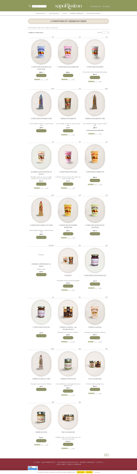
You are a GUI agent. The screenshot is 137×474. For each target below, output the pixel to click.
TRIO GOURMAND (68, 432)
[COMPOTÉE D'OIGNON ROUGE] (95, 260)
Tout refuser (89, 472)
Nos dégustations (93, 13)
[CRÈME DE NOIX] (41, 417)
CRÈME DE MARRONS (68, 118)
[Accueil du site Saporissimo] (68, 6)
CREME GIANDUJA (95, 327)
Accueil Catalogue (32, 27)
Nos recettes (54, 13)
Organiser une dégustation (67, 462)
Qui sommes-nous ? (48, 462)
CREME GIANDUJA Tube (41, 379)
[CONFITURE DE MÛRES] (95, 52)
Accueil (37, 462)
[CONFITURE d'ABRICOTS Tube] (41, 210)
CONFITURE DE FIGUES (41, 327)
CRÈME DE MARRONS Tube (95, 118)
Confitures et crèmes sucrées (51, 27)
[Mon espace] (91, 6)
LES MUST (68, 275)
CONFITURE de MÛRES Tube (41, 118)
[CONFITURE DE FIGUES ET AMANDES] (95, 210)
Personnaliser (97, 472)
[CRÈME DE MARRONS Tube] (95, 103)
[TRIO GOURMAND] (68, 417)
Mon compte (61, 464)
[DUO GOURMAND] (95, 364)
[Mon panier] (104, 6)
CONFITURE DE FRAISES (68, 172)
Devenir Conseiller (76, 13)
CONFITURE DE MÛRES (95, 67)
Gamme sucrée (40, 27)
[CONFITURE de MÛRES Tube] (41, 103)
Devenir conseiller (87, 462)
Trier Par (99, 32)
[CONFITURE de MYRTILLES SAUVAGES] (41, 52)
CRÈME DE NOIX (41, 432)
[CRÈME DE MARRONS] (68, 103)
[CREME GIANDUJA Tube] (41, 364)
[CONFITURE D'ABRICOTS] (95, 157)
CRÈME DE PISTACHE (68, 379)
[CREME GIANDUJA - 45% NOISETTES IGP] (68, 312)
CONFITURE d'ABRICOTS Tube (41, 225)
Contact (99, 462)
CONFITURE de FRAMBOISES (68, 67)
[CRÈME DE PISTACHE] (68, 364)
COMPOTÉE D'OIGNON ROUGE (95, 275)
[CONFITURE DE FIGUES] (41, 312)
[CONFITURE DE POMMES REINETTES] (68, 210)
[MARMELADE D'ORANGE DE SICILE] (41, 157)
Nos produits (40, 13)
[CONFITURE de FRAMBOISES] (68, 52)
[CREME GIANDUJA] (95, 312)
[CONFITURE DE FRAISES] (68, 157)
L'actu (65, 13)
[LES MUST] (68, 260)
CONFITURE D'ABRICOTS (95, 172)
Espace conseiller (74, 464)
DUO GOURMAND (94, 379)
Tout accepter (81, 472)
